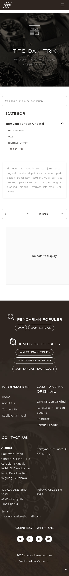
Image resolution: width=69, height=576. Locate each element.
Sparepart (44, 419)
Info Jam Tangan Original (34, 59)
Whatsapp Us (13, 499)
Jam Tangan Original (51, 401)
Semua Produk (47, 425)
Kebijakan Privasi (14, 415)
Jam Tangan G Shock (34, 360)
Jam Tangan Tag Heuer (34, 368)
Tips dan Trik (36, 64)
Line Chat (9, 504)
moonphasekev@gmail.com (21, 516)
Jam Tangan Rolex (34, 352)
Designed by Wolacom (35, 561)
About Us (8, 403)
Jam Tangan (41, 327)
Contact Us (10, 409)
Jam (21, 327)
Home (6, 397)
